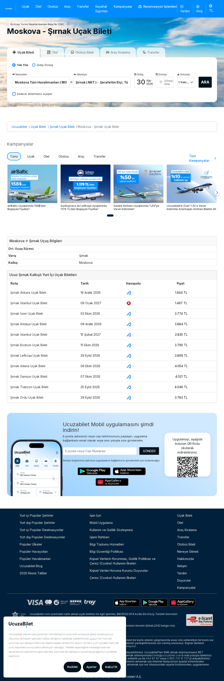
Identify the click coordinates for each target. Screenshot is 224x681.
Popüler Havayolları (34, 551)
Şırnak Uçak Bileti (62, 127)
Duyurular (184, 580)
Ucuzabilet (19, 127)
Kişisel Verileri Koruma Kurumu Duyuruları (119, 570)
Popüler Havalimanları (35, 559)
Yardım (185, 11)
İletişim (182, 566)
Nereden (21, 74)
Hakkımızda (185, 559)
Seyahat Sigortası (101, 9)
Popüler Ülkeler (31, 544)
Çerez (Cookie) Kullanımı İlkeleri (113, 578)
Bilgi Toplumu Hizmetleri (107, 544)
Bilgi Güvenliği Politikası (106, 551)
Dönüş (162, 74)
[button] (211, 8)
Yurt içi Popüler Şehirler (36, 515)
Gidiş (140, 74)
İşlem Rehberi (99, 537)
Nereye (82, 74)
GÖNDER (149, 451)
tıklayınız (130, 646)
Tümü (14, 156)
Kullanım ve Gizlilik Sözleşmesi (111, 530)
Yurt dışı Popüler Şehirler (37, 523)
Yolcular (185, 74)
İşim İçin (95, 515)
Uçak (25, 6)
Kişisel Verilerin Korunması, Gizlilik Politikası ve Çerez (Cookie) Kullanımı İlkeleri (123, 561)
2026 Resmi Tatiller (33, 573)
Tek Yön (22, 65)
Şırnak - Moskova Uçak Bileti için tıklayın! (36, 104)
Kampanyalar (123, 6)
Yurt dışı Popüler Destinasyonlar (42, 537)
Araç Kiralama (187, 530)
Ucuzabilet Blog (31, 566)
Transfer (83, 6)
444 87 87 (152, 658)
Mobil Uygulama (101, 523)
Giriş (199, 11)
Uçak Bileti (38, 127)
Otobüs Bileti (186, 544)
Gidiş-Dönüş (45, 65)
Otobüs (52, 6)
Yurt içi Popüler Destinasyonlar (41, 530)
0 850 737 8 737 (178, 658)
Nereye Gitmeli (187, 551)
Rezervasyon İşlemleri (159, 6)
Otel (38, 6)
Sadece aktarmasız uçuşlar (34, 94)
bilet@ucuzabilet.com (168, 655)
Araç (67, 6)
